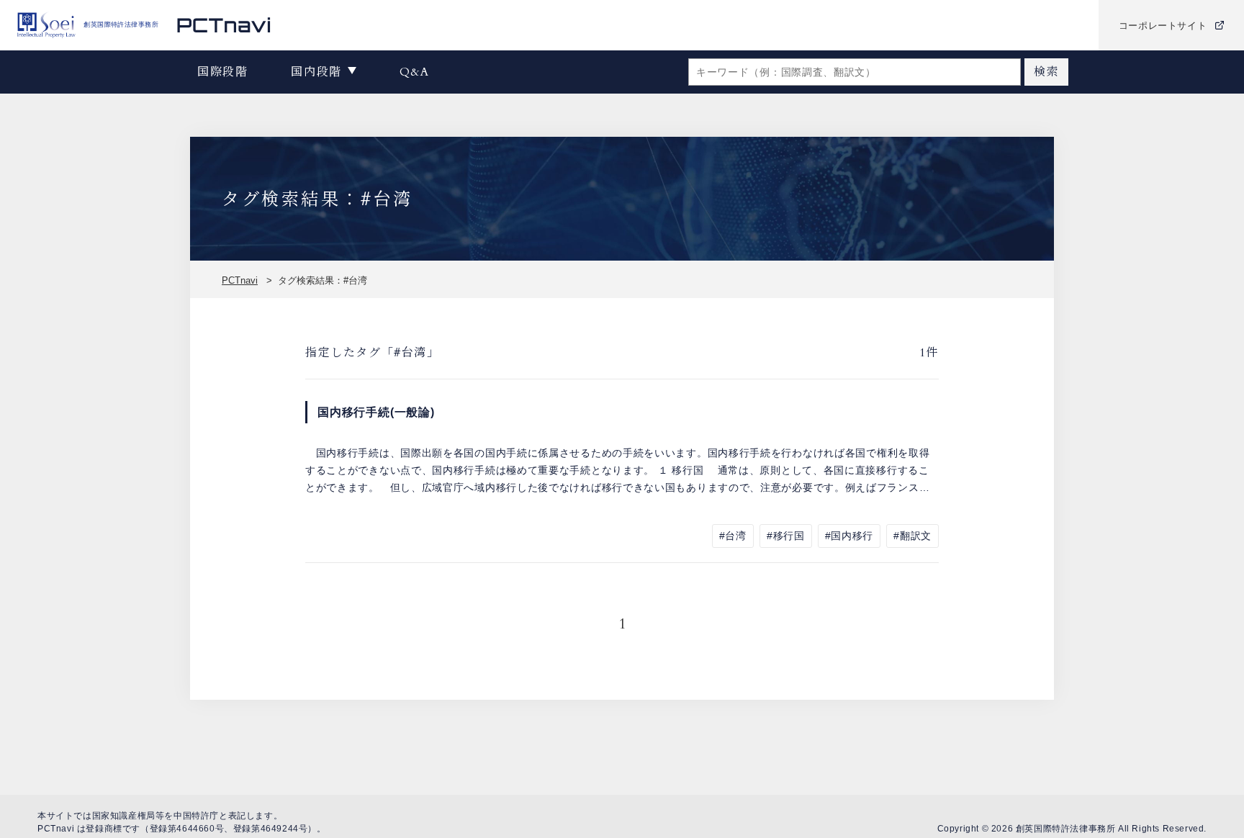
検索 (1046, 72)
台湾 (735, 535)
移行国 (789, 535)
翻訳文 (916, 535)
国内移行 (852, 535)
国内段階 (316, 72)
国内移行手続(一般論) (376, 412)
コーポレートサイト (1163, 25)
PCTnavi (240, 280)
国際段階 (222, 72)
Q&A (415, 72)
